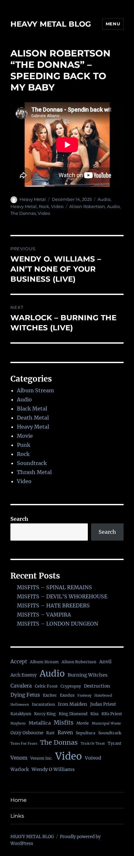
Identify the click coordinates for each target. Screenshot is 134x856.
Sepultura (85, 732)
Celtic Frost (46, 686)
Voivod (93, 758)
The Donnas (23, 213)
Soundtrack (32, 463)
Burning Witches (87, 675)
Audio (104, 199)
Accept (18, 661)
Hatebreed (103, 695)
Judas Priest (103, 704)
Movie (25, 436)
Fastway (84, 695)
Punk (23, 445)
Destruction (97, 686)
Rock (44, 206)
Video (57, 206)
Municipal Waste (106, 723)
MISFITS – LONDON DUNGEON (57, 623)
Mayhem (18, 723)
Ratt (50, 732)
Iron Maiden (72, 704)
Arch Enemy (23, 675)
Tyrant (114, 743)
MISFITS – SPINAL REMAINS (54, 587)
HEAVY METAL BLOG (50, 24)
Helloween (19, 705)
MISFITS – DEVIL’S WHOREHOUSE (62, 596)
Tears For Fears (23, 743)
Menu (113, 23)
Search (19, 519)
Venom (18, 758)
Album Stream (35, 390)
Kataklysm (20, 713)
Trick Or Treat (93, 743)
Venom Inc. (41, 758)
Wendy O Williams (53, 769)
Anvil (105, 662)
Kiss (94, 713)
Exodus (67, 695)
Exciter (50, 695)
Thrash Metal (34, 472)
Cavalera (21, 686)
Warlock (19, 769)
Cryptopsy (70, 686)
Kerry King (45, 713)
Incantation (43, 704)
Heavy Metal (33, 199)
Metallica (40, 723)
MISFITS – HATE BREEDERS (53, 605)
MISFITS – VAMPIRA (44, 614)
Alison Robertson (87, 206)
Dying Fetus (25, 695)
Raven (65, 732)
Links (17, 816)
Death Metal (33, 417)
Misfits (64, 722)
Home (18, 800)
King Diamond (73, 713)
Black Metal (32, 408)
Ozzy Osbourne (26, 733)
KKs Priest (111, 713)
